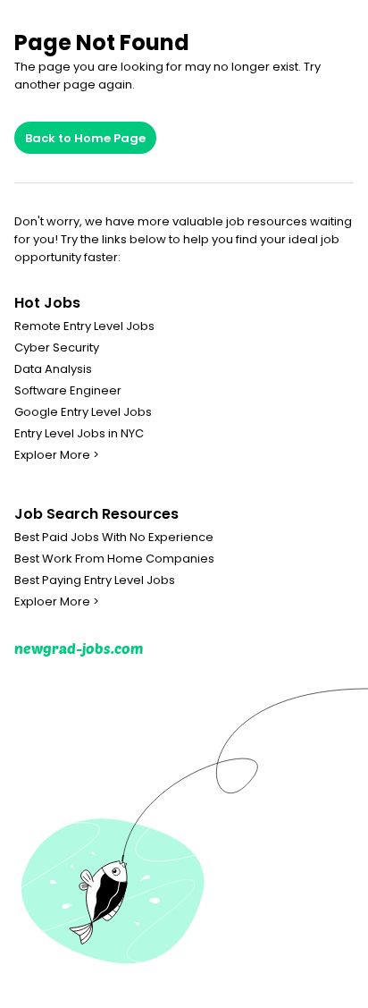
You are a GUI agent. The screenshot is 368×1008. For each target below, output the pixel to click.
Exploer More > (56, 455)
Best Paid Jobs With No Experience (113, 537)
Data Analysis (53, 369)
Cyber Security (56, 348)
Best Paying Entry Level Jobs (94, 580)
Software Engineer (67, 391)
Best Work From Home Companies (114, 559)
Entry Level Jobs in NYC (79, 434)
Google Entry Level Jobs (83, 412)
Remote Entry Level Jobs (84, 326)
